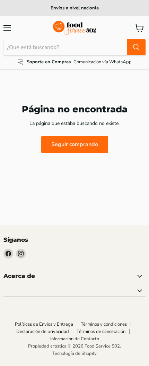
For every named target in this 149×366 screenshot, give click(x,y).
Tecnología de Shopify (74, 353)
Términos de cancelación (101, 331)
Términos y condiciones (104, 324)
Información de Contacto (74, 339)
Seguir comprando (74, 144)
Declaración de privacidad (42, 331)
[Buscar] (136, 47)
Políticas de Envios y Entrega (44, 324)
